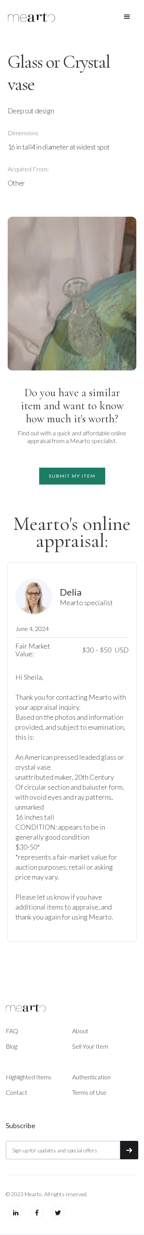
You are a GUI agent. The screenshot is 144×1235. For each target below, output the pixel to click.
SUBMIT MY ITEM (72, 476)
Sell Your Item (90, 1046)
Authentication (91, 1077)
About (80, 1030)
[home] (31, 17)
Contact (16, 1092)
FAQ (12, 1030)
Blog (11, 1046)
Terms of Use (89, 1092)
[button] (127, 17)
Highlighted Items (28, 1077)
